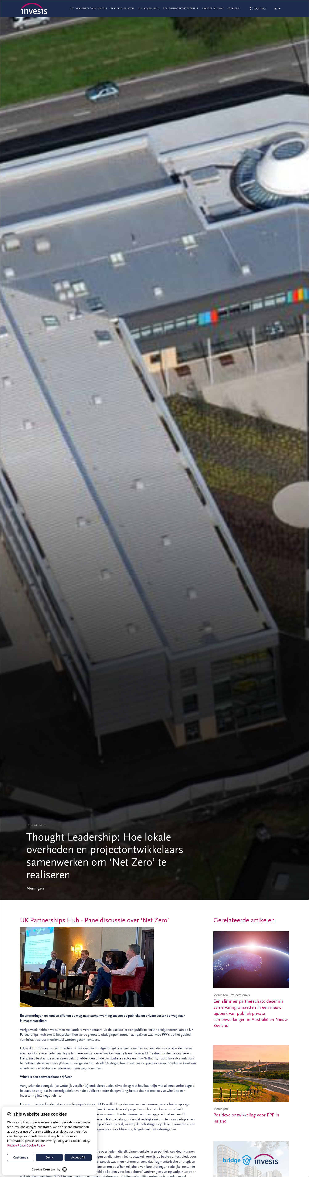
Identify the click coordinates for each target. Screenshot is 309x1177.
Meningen (35, 888)
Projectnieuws (240, 995)
